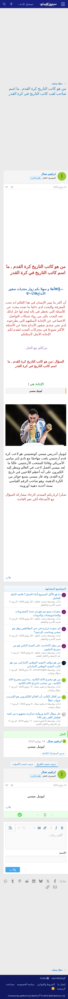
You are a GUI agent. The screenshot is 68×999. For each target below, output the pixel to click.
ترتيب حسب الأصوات (22, 764)
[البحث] (4, 4)
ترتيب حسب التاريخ (46, 764)
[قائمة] (63, 4)
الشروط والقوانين (46, 984)
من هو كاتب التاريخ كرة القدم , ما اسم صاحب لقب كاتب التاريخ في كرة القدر (37, 91)
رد (7, 577)
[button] (62, 828)
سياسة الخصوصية (25, 984)
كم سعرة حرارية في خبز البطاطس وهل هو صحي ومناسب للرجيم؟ (36, 630)
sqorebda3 (57, 978)
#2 (6, 785)
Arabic (43, 978)
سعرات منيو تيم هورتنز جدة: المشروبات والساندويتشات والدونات (38, 613)
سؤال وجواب (54, 673)
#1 (6, 187)
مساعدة (10, 984)
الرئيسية (61, 988)
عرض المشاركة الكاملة (53, 753)
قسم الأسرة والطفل (50, 604)
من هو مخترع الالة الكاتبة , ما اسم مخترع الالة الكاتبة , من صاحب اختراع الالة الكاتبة (35, 681)
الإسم (63, 852)
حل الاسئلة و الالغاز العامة (48, 655)
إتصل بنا (61, 984)
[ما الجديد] (11, 4)
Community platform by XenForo (36, 995)
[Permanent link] (8, 273)
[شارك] (11, 187)
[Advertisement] (34, 43)
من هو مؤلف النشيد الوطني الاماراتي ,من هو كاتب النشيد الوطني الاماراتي (35, 664)
